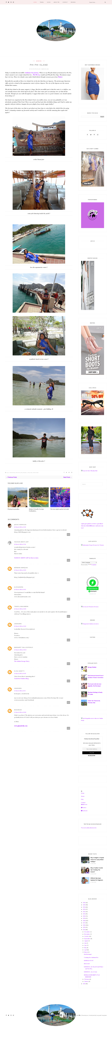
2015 (84, 927)
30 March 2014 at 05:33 (20, 650)
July (85, 943)
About (82, 796)
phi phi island (19, 472)
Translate (93, 564)
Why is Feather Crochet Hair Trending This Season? (96, 870)
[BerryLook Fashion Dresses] (89, 606)
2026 (84, 902)
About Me (56, 2)
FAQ (82, 799)
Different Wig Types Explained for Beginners (96, 879)
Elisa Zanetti (19, 671)
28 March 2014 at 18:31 (20, 589)
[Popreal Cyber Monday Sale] (89, 470)
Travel (42, 2)
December (87, 932)
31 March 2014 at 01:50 (20, 673)
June (85, 945)
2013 (84, 983)
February (86, 979)
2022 (84, 911)
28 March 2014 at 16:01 (20, 527)
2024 (84, 907)
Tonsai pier (35, 472)
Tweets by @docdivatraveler (89, 828)
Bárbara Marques (21, 567)
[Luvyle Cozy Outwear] (87, 309)
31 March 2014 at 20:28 (20, 712)
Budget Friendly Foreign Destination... (36, 510)
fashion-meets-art (21, 542)
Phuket (60, 77)
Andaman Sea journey (31, 73)
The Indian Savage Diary (21, 661)
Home (35, 2)
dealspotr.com (92, 593)
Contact (65, 2)
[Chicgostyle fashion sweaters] (90, 624)
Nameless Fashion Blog (21, 678)
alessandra (18, 587)
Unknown (18, 623)
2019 (84, 918)
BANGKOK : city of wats (90, 972)
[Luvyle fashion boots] (92, 374)
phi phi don (38, 61)
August (86, 941)
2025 (84, 905)
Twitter (84, 807)
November (87, 934)
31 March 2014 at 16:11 (19, 691)
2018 (84, 920)
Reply (68, 534)
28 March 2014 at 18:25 (20, 570)
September (87, 938)
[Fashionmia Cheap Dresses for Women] (92, 545)
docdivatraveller (36, 69)
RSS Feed (84, 804)
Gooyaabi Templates (101, 1015)
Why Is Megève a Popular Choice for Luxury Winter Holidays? (97, 859)
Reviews (73, 2)
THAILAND (29, 472)
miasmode (18, 710)
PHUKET (25, 472)
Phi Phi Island (87, 954)
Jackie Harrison (20, 524)
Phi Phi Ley (36, 75)
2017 (84, 923)
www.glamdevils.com (20, 726)
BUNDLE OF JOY (88, 960)
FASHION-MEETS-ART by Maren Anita (26, 558)
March (86, 952)
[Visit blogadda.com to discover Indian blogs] (92, 720)
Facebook (84, 810)
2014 (84, 929)
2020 (84, 916)
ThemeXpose (84, 1015)
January (86, 981)
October (86, 936)
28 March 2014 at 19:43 (20, 626)
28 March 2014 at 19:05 (20, 609)
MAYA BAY (87, 963)
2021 (84, 914)
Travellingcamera (21, 606)
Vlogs (49, 2)
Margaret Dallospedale (23, 647)
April (85, 950)
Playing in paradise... (14, 509)
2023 (84, 909)
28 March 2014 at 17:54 (20, 544)
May (85, 947)
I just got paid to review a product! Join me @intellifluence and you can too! (92, 526)
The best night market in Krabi (59, 509)
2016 (84, 925)
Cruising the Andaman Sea (91, 957)
